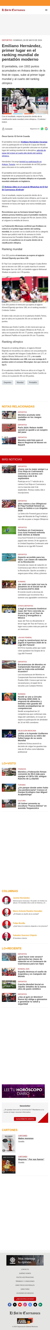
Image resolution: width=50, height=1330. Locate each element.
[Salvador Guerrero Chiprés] (6, 936)
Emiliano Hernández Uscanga (34, 142)
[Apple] (35, 1304)
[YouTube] (20, 1304)
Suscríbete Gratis (25, 1119)
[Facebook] (10, 1304)
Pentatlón (33, 382)
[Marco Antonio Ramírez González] (6, 912)
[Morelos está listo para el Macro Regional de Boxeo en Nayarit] (9, 441)
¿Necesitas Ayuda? (25, 1299)
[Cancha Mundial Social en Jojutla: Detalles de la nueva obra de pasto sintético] (9, 985)
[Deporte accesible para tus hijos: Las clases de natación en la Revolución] (9, 565)
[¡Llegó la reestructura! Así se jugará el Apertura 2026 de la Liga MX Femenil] (9, 647)
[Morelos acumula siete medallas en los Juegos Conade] (9, 416)
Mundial (20, 382)
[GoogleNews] (30, 1304)
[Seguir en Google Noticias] (46, 129)
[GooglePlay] (40, 1304)
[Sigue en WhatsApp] (42, 129)
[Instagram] (25, 1304)
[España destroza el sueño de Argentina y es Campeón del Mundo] (9, 973)
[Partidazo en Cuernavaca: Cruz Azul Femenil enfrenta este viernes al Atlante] (9, 538)
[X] (15, 1304)
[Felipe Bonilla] (6, 924)
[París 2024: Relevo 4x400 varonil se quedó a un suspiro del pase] (9, 428)
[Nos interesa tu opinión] (25, 1260)
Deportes (7, 382)
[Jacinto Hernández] (6, 900)
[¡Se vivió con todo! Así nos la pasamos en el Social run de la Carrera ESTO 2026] (9, 591)
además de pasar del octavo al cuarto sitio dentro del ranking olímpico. (24, 153)
